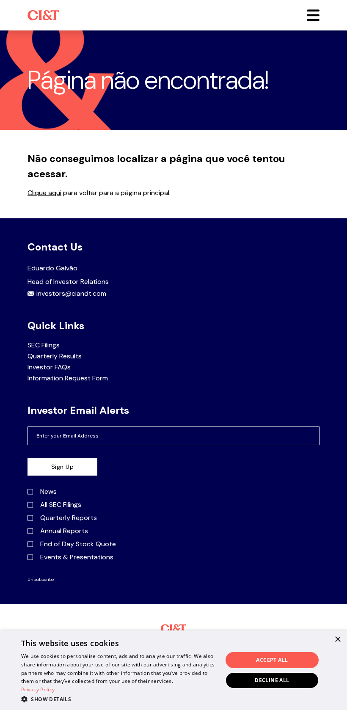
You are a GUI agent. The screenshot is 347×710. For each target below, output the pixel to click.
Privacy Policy (38, 689)
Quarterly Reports (68, 518)
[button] (313, 15)
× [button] (337, 639)
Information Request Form (68, 378)
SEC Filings (44, 345)
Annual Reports (64, 531)
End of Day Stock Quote (78, 544)
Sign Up (62, 467)
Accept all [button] (272, 659)
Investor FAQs (49, 367)
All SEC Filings (60, 504)
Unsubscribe (41, 580)
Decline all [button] (272, 680)
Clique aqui (44, 192)
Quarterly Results (55, 356)
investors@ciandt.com (71, 293)
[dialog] (173, 670)
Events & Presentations (76, 557)
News (48, 491)
